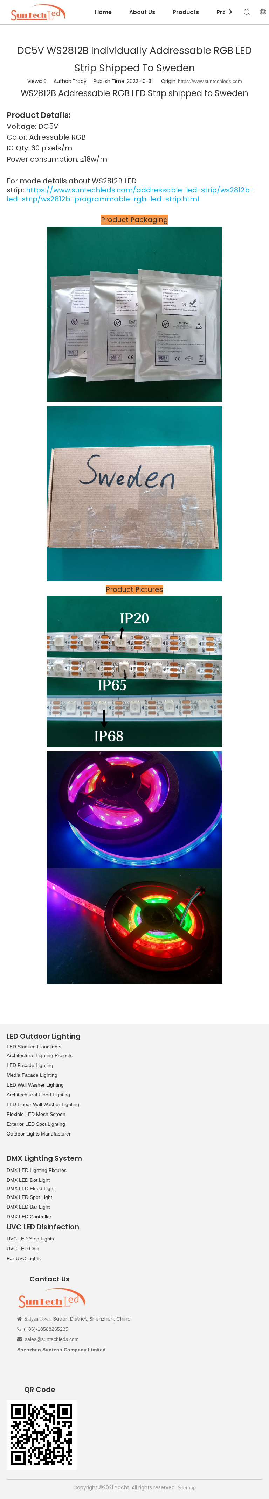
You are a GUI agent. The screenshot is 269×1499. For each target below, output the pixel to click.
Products (186, 12)
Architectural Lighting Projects (40, 1055)
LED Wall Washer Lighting (35, 1085)
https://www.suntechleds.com (210, 81)
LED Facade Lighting (30, 1065)
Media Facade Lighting (32, 1075)
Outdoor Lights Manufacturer (39, 1134)
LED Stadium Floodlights (34, 1046)
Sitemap (187, 1487)
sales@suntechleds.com (52, 1339)
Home (103, 12)
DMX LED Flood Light (31, 1188)
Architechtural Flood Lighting (38, 1094)
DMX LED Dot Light (28, 1180)
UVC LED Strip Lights (30, 1239)
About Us (142, 12)
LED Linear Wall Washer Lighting (43, 1104)
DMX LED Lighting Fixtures (37, 1170)
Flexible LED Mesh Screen (36, 1114)
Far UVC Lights (24, 1258)
